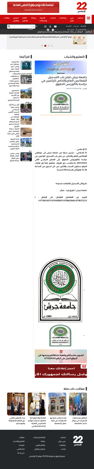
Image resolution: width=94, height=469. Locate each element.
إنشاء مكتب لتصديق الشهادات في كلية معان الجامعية (58, 420)
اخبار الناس (20, 449)
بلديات (53, 18)
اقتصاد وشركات (43, 19)
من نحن (76, 26)
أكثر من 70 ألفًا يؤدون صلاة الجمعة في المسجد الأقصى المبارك (13, 109)
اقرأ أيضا (24, 56)
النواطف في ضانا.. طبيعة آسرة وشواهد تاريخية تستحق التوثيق (60, 32)
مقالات (7, 18)
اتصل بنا (68, 26)
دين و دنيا (21, 453)
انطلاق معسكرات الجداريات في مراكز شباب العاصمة (79, 420)
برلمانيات (62, 18)
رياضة (33, 18)
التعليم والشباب (74, 56)
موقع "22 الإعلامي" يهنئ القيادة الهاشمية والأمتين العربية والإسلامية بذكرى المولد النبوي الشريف (40, 37)
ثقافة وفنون (25, 19)
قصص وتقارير (16, 19)
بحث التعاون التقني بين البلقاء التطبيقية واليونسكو (17, 420)
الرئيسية (83, 26)
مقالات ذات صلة (74, 388)
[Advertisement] (61, 132)
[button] (52, 45)
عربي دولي (72, 19)
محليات (80, 18)
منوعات (21, 445)
